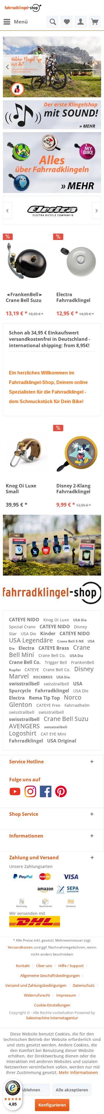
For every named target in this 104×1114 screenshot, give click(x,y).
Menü (21, 21)
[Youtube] (15, 795)
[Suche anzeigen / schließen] (52, 22)
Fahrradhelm (77, 705)
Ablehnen (30, 1090)
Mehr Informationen (78, 1072)
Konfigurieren (52, 1105)
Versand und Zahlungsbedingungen (35, 985)
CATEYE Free (49, 705)
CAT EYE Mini (53, 734)
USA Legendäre (31, 640)
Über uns (44, 965)
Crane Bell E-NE (71, 641)
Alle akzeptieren (72, 1090)
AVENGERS (25, 726)
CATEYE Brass (54, 648)
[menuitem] (15, 22)
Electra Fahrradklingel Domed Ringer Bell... (73, 297)
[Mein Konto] (80, 22)
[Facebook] (45, 795)
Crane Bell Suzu (66, 719)
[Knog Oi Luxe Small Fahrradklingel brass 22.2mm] (27, 452)
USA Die (80, 620)
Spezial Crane (23, 626)
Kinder (48, 633)
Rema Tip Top (45, 698)
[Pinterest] (61, 795)
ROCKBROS (43, 677)
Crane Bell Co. (52, 655)
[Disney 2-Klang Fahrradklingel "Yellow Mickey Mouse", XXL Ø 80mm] (77, 452)
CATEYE (32, 669)
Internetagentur (64, 1017)
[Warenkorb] (95, 22)
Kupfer (15, 669)
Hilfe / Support (71, 965)
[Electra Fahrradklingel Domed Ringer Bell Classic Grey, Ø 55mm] (77, 261)
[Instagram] (30, 795)
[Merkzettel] (66, 22)
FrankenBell (82, 662)
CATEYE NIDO (24, 619)
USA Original (61, 741)
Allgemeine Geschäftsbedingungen (50, 975)
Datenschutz (83, 985)
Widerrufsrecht (37, 995)
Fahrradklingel (52, 690)
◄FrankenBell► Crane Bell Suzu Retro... (24, 297)
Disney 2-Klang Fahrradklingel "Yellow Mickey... (76, 488)
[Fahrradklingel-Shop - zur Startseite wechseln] (22, 8)
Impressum (66, 995)
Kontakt (23, 965)
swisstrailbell (25, 683)
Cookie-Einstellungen (52, 1005)
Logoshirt (23, 733)
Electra (27, 648)
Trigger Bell (56, 662)
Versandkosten (20, 947)
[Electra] (52, 210)
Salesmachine (37, 1017)
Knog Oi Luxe (56, 619)
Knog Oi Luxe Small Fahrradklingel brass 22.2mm (23, 488)
